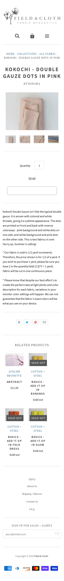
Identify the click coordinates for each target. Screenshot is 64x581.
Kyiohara (32, 84)
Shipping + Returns (32, 494)
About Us (32, 486)
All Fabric (47, 53)
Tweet (27, 322)
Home (10, 53)
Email (44, 322)
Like (19, 322)
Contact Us (32, 501)
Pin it (35, 322)
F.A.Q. (32, 509)
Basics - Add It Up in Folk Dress (14, 443)
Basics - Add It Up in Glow (37, 441)
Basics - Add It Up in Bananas (37, 388)
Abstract (14, 382)
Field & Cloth (41, 556)
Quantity (25, 166)
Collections (27, 53)
